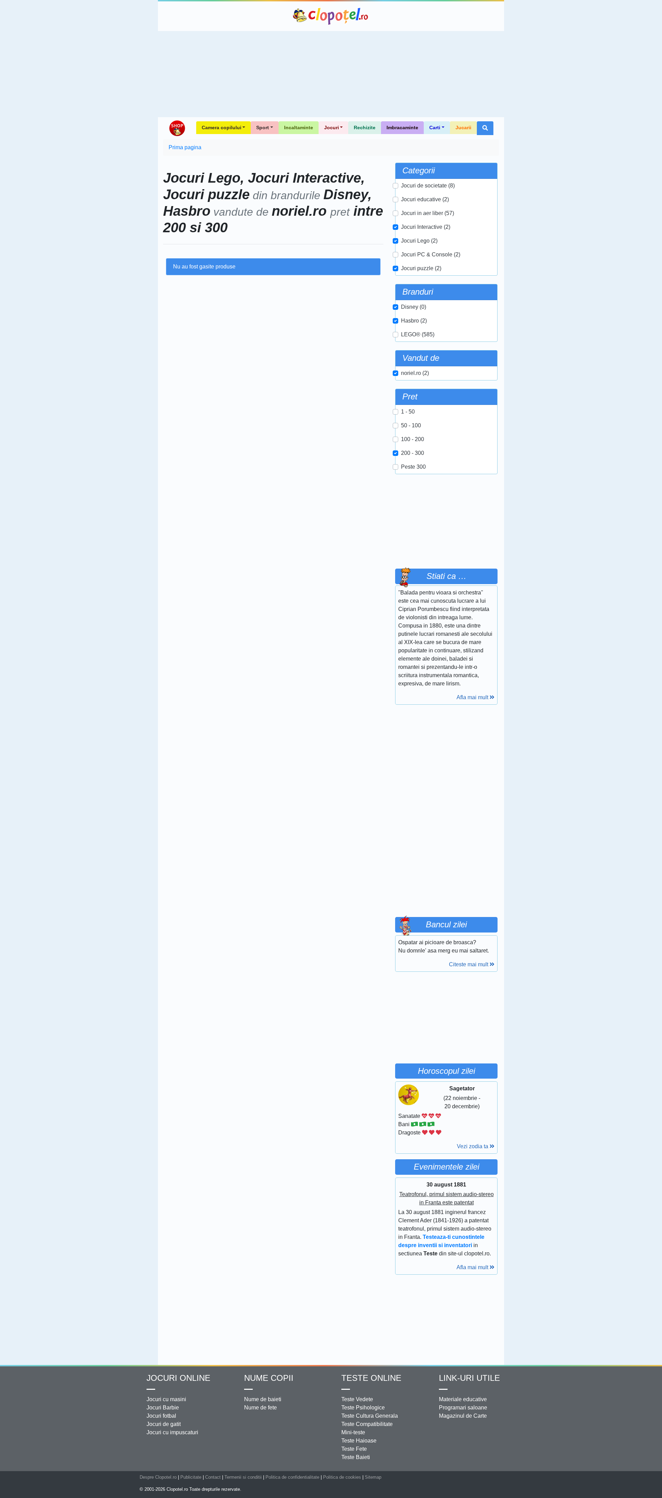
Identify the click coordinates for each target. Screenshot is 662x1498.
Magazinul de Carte (463, 1416)
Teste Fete (354, 1449)
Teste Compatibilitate (367, 1424)
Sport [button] (262, 127)
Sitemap (373, 1477)
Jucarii (463, 127)
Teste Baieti (355, 1457)
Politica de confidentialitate (292, 1477)
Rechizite (364, 127)
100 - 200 (412, 439)
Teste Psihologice (363, 1407)
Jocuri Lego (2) (419, 241)
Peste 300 (413, 467)
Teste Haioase (359, 1441)
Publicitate (190, 1477)
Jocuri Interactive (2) (425, 227)
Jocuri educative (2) (425, 199)
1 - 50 (408, 412)
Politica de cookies (342, 1477)
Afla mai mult (473, 697)
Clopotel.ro (331, 16)
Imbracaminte (402, 127)
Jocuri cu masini (166, 1399)
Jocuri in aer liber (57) (427, 213)
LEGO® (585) (417, 334)
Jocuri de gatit (164, 1424)
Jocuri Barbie (163, 1407)
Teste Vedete (357, 1399)
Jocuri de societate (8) (428, 185)
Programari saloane (463, 1407)
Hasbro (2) (414, 321)
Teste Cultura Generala (369, 1416)
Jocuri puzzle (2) (421, 268)
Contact (213, 1477)
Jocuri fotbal (161, 1416)
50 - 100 (411, 425)
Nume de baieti (262, 1399)
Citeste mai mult (469, 964)
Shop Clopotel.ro (177, 128)
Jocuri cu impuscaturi (172, 1432)
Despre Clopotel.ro (158, 1477)
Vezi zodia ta (473, 1146)
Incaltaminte (298, 127)
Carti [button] (434, 127)
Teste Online (371, 1378)
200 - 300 (412, 453)
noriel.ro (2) (415, 373)
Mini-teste (353, 1432)
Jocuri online (178, 1378)
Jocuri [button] (331, 127)
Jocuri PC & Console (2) (430, 254)
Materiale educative (463, 1399)
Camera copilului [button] (221, 127)
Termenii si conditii (243, 1477)
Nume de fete (260, 1407)
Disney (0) (413, 307)
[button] (485, 128)
